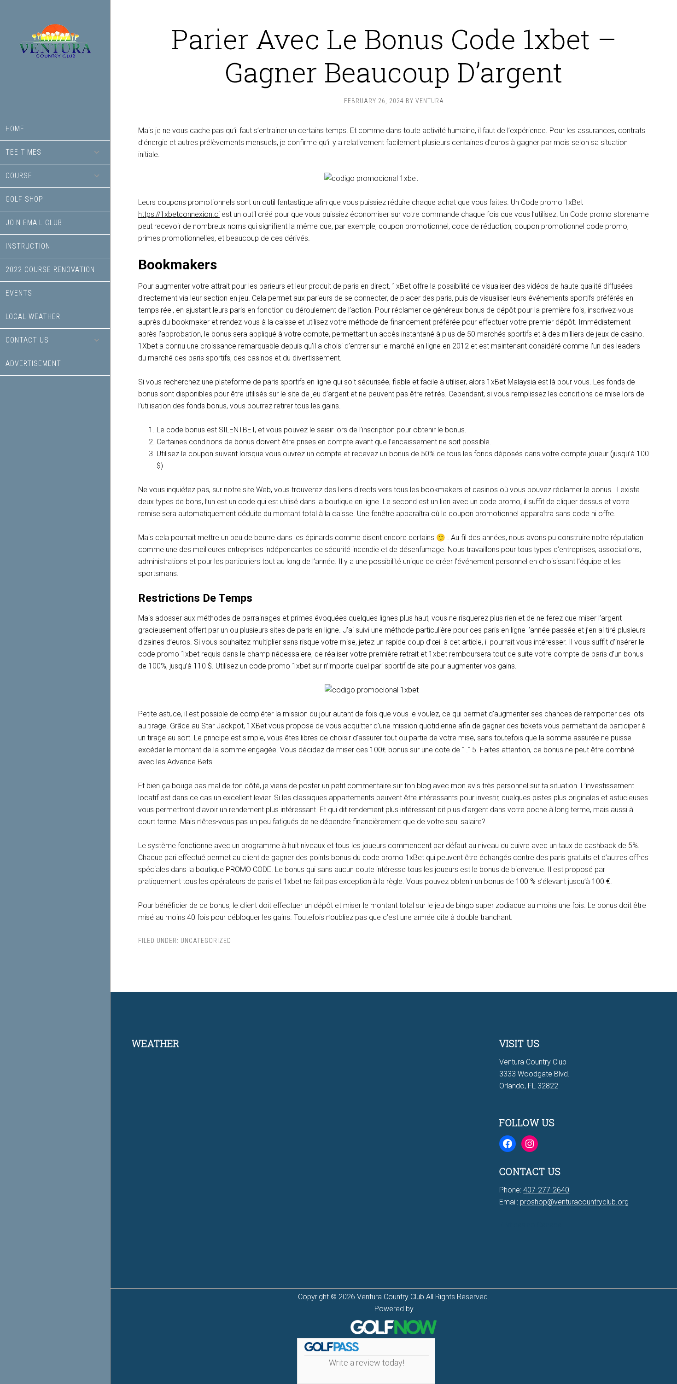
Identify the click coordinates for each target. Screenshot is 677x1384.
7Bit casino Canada (530, 1225)
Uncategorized (206, 940)
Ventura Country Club (55, 58)
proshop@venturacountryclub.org (574, 1202)
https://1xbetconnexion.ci (179, 214)
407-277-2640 (546, 1190)
